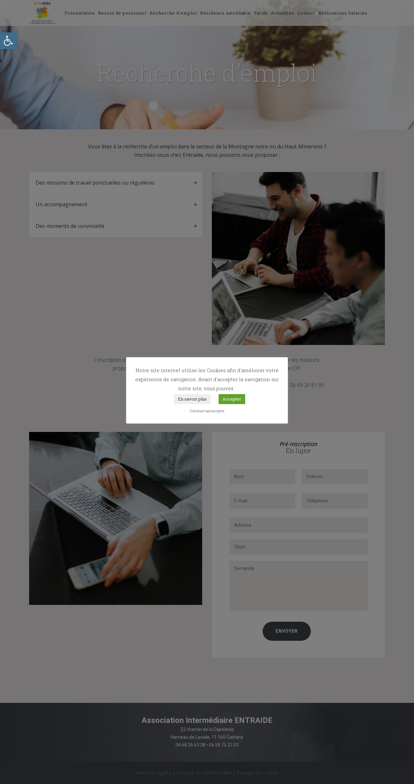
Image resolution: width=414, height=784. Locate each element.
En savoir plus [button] (192, 399)
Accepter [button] (232, 399)
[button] (8, 40)
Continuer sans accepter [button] (207, 411)
